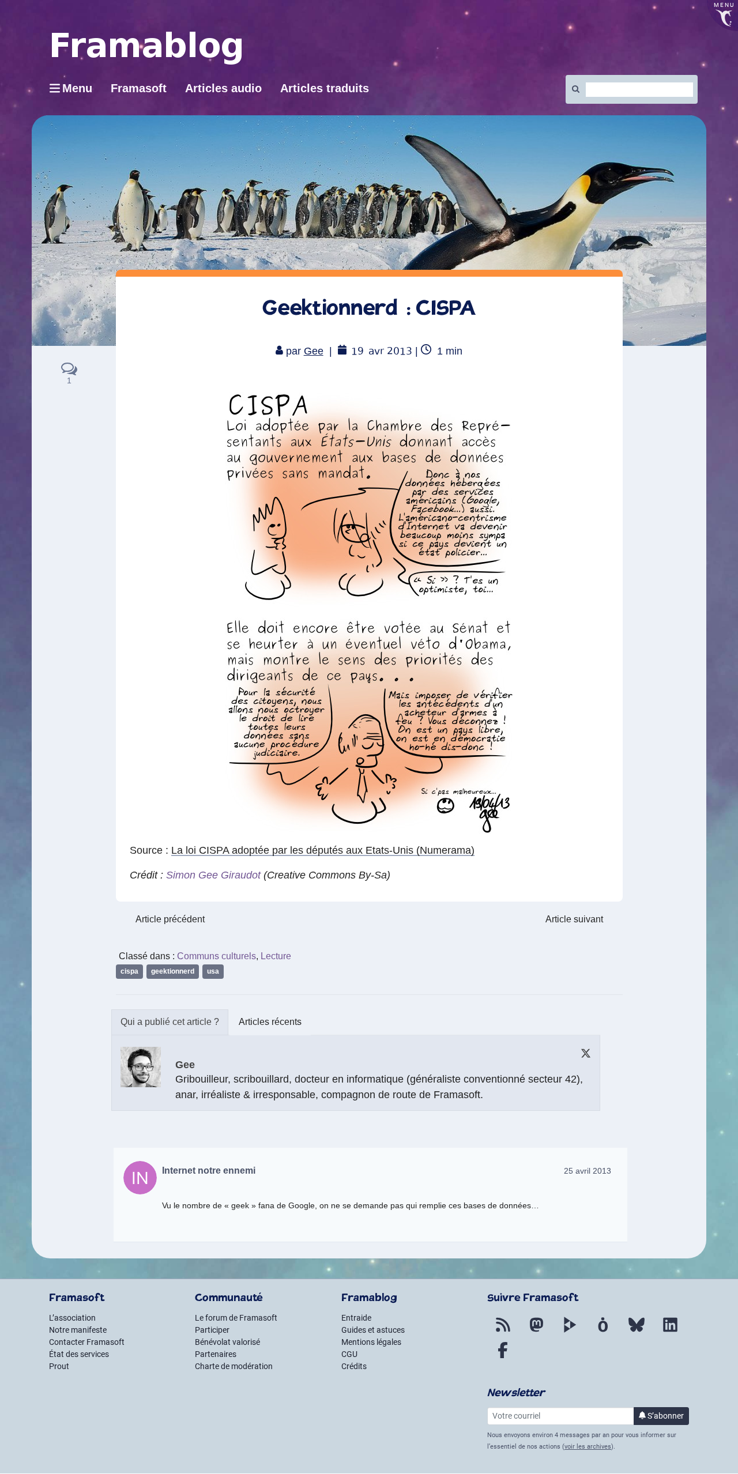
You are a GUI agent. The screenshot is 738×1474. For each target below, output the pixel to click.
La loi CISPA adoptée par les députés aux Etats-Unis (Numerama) (323, 850)
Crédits (354, 1366)
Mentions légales (371, 1342)
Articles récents (270, 1022)
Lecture (276, 956)
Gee (313, 351)
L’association (72, 1317)
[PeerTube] (569, 1331)
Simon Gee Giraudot (213, 875)
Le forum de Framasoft (236, 1317)
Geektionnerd (172, 971)
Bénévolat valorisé (227, 1342)
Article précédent (170, 919)
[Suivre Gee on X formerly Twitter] (586, 1053)
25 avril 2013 (587, 1170)
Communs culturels (216, 956)
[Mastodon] (536, 1331)
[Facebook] (502, 1357)
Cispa (129, 971)
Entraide (356, 1317)
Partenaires (215, 1354)
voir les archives (587, 1446)
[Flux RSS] (502, 1331)
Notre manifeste (78, 1329)
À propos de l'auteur (169, 1022)
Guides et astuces (373, 1329)
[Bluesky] (636, 1331)
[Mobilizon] (603, 1331)
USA (213, 971)
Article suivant (574, 919)
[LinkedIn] (670, 1331)
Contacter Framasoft (87, 1342)
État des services (79, 1354)
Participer (212, 1329)
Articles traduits (324, 88)
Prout (59, 1366)
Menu (77, 88)
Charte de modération (234, 1366)
